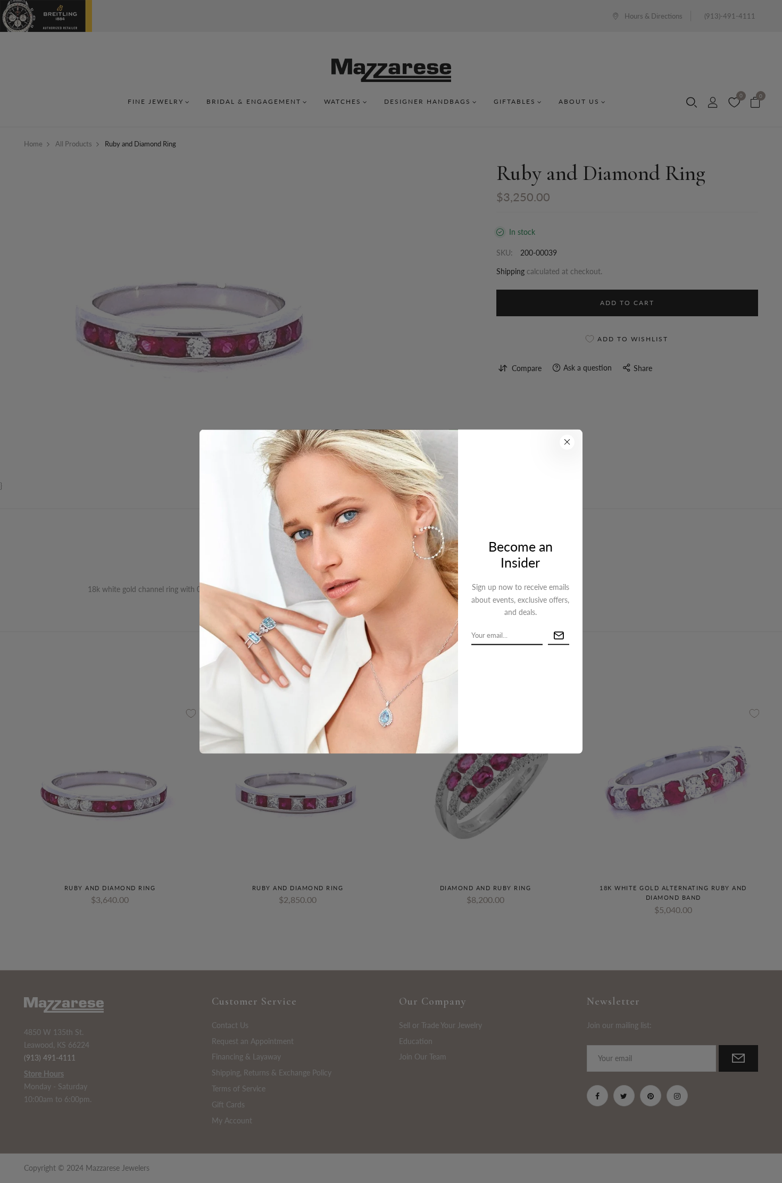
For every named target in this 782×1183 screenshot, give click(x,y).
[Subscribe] (558, 636)
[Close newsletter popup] (567, 442)
